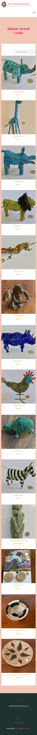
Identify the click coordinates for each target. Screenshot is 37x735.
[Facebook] (18, 701)
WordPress (26, 728)
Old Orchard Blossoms (19, 4)
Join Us (18, 718)
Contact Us (18, 723)
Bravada (18, 728)
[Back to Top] (30, 728)
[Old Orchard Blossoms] (4, 4)
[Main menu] (34, 13)
